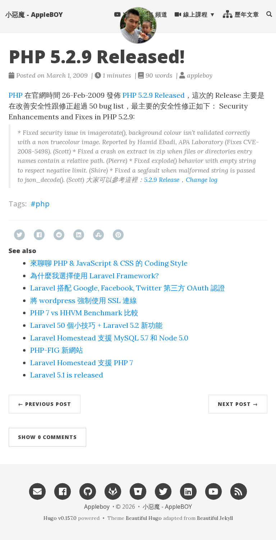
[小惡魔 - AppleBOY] (138, 25)
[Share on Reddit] (59, 234)
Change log (201, 179)
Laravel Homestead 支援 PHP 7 (81, 362)
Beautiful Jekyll (215, 518)
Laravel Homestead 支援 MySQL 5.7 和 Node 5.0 (109, 337)
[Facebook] (62, 491)
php (43, 204)
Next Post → (238, 404)
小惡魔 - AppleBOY (34, 14)
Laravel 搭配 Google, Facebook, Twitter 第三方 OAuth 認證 (127, 287)
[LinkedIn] (188, 491)
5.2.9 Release (161, 179)
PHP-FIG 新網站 (56, 349)
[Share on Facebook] (39, 234)
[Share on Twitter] (19, 234)
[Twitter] (163, 491)
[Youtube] (213, 491)
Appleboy (97, 507)
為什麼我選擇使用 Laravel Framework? (94, 275)
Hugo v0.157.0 (60, 518)
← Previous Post (44, 404)
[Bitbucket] (138, 491)
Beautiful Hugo (144, 518)
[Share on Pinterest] (118, 234)
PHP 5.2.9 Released (154, 95)
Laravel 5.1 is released (66, 374)
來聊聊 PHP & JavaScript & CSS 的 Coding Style (109, 262)
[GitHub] (87, 491)
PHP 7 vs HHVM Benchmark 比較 (84, 312)
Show (47, 437)
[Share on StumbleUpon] (98, 234)
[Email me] (37, 491)
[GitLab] (113, 491)
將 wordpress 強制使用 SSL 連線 (83, 300)
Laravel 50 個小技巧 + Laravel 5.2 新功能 (96, 325)
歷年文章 (246, 14)
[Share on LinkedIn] (78, 234)
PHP (16, 95)
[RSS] (238, 491)
